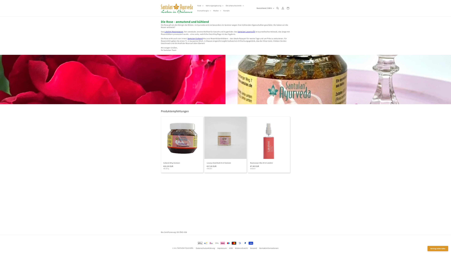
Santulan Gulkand (195, 38)
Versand (253, 248)
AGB (231, 248)
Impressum (222, 248)
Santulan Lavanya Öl (246, 31)
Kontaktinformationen (269, 248)
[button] (200, 5)
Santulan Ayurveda (185, 248)
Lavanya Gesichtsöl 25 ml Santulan (219, 163)
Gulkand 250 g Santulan (171, 163)
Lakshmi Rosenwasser (173, 31)
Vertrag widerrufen (437, 248)
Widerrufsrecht (241, 248)
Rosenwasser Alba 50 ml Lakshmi (261, 163)
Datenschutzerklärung (205, 248)
